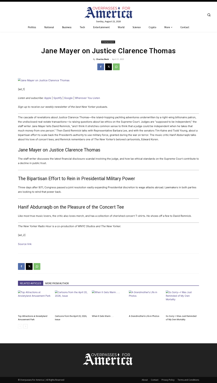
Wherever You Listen (87, 98)
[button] (209, 15)
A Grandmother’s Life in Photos (144, 316)
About (145, 379)
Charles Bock (102, 59)
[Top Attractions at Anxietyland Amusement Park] (34, 301)
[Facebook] (100, 66)
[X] (108, 66)
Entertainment (108, 42)
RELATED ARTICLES (30, 283)
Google (68, 98)
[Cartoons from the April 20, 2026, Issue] (71, 301)
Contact (154, 379)
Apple (47, 98)
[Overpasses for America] (108, 12)
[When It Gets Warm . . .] (108, 301)
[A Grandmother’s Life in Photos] (145, 301)
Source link (25, 244)
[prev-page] (20, 326)
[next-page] (25, 326)
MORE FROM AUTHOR (57, 283)
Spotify (57, 98)
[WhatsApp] (116, 66)
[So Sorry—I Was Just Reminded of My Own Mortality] (182, 301)
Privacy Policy (168, 379)
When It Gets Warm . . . (103, 316)
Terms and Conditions (188, 379)
